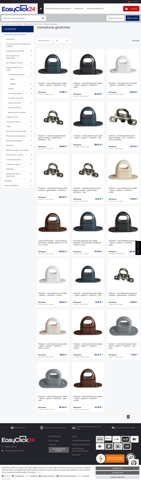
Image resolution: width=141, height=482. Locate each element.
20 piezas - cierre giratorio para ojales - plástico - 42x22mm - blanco (52, 294)
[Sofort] (118, 446)
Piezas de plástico (95, 8)
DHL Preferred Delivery (68, 476)
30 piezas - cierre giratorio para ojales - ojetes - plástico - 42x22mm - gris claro (52, 398)
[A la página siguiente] (137, 417)
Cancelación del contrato (58, 450)
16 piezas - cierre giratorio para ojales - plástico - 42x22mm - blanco (123, 84)
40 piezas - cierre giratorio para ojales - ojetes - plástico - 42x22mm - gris (88, 137)
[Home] (41, 8)
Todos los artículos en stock (54, 428)
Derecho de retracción (81, 445)
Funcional (85, 476)
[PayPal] (108, 438)
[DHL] (100, 439)
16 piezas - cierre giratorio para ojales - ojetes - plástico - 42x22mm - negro (87, 85)
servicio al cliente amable (125, 428)
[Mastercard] (100, 446)
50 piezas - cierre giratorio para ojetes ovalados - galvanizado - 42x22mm (52, 189)
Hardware (78, 8)
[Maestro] (134, 439)
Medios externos (48, 476)
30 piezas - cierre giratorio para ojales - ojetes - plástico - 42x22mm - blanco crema (52, 346)
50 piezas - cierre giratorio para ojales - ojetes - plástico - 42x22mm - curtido (87, 398)
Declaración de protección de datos (80, 449)
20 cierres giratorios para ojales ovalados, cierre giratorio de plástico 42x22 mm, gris (87, 243)
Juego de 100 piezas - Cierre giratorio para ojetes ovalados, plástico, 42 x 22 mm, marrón (52, 243)
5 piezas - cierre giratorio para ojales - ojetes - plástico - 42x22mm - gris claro (123, 346)
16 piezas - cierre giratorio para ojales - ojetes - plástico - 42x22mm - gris (52, 84)
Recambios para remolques (58, 8)
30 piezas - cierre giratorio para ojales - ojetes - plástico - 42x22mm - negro (123, 243)
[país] (129, 1)
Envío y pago (53, 440)
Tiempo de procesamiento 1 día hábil (88, 428)
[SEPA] (116, 439)
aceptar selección (117, 477)
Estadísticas (19, 476)
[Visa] (127, 446)
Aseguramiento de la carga (33, 24)
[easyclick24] (18, 440)
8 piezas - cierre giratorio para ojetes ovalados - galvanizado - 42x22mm (123, 294)
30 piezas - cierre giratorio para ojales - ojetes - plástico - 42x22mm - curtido (87, 346)
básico (7, 476)
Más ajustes (6, 479)
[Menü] (137, 460)
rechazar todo (117, 473)
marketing (33, 476)
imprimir (39, 472)
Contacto (135, 2)
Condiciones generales (81, 440)
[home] (2, 24)
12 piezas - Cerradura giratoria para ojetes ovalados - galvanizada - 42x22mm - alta (86, 190)
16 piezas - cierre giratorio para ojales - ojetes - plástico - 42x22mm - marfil (123, 190)
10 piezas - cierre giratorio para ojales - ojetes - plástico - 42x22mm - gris (87, 294)
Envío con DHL (19, 428)
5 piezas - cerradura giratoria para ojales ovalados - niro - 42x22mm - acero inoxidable (122, 138)
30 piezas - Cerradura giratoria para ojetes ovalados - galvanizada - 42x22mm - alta (52, 138)
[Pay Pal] (109, 446)
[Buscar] (43, 18)
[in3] (125, 439)
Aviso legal (76, 455)
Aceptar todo (117, 468)
